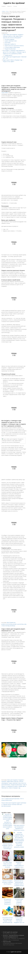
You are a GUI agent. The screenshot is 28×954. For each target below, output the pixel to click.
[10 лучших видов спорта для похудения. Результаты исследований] (19, 897)
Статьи (15, 6)
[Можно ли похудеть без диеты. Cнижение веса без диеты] (7, 879)
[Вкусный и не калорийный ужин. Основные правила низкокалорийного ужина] (7, 820)
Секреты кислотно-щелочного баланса (14, 45)
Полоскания (7, 42)
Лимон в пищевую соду (14, 788)
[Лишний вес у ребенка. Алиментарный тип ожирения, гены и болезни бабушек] (19, 860)
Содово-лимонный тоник (10, 41)
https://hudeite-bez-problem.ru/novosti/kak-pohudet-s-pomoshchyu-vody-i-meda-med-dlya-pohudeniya (14, 624)
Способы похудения (9, 39)
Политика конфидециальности (10, 937)
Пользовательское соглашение (16, 935)
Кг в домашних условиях (12, 786)
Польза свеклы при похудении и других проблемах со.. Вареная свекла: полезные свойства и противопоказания (13, 804)
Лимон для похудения (12, 780)
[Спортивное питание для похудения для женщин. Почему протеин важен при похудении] (7, 916)
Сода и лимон (4, 92)
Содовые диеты (8, 55)
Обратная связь (7, 941)
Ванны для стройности (10, 44)
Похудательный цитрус (10, 49)
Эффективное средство (12, 781)
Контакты (5, 935)
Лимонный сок (4, 788)
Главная (3, 6)
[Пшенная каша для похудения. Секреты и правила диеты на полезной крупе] (7, 842)
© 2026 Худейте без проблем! (10, 932)
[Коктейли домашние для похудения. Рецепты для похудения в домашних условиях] (19, 839)
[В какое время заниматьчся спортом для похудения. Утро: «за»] (19, 916)
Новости (9, 6)
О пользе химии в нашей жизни (12, 47)
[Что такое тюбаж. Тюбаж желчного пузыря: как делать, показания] (7, 860)
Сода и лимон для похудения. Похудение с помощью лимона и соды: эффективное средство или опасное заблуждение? (13, 36)
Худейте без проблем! (14, 3)
